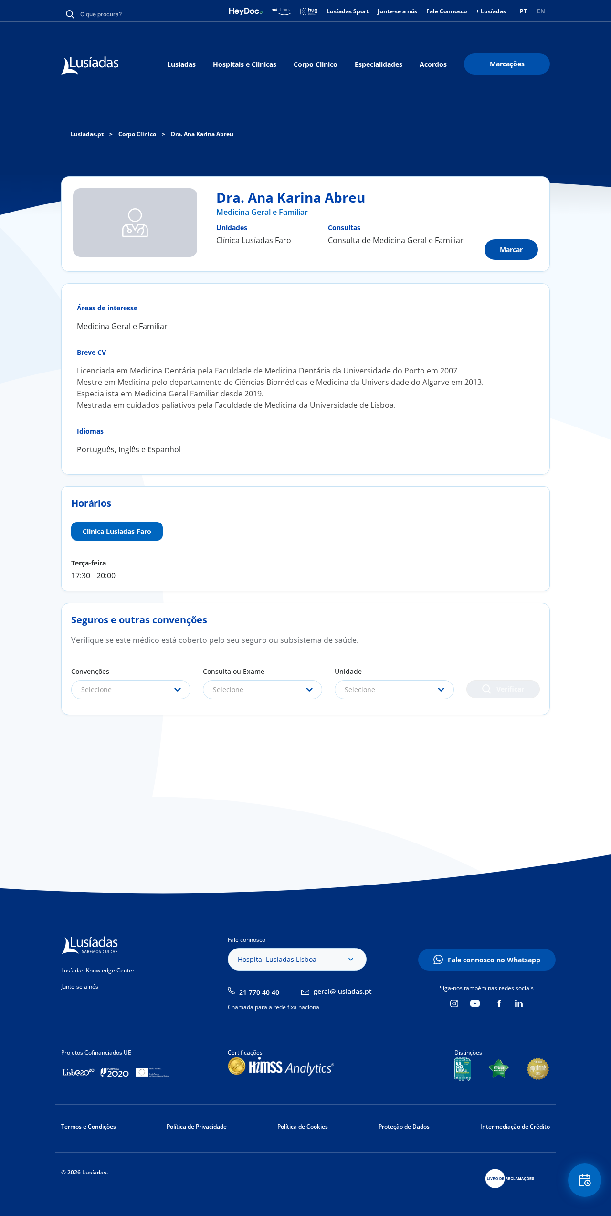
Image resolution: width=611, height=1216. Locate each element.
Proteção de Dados (404, 1126)
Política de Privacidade (197, 1126)
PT (523, 11)
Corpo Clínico (315, 64)
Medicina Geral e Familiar (262, 212)
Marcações (507, 63)
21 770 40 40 (259, 992)
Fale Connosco (446, 11)
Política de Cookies (302, 1126)
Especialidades (378, 64)
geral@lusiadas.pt (343, 991)
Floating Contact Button (585, 1180)
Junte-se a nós (397, 11)
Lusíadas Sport (348, 11)
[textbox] (130, 689)
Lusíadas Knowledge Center (98, 970)
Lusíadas (181, 64)
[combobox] (130, 689)
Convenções (90, 671)
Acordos (433, 64)
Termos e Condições (88, 1126)
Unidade (348, 671)
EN (541, 11)
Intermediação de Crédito (515, 1126)
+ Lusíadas (491, 11)
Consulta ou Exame (233, 671)
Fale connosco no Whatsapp (494, 959)
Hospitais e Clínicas (244, 64)
